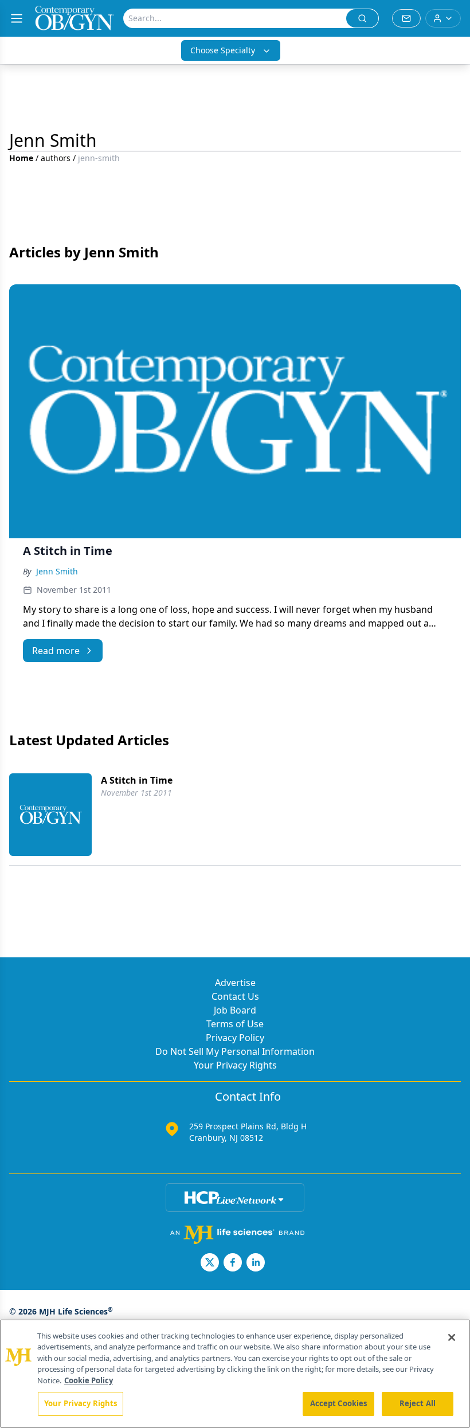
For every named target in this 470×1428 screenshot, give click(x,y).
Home (21, 157)
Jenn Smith (57, 571)
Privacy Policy (235, 1037)
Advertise (235, 982)
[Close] (451, 1337)
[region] (235, 1373)
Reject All (417, 1403)
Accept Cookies (338, 1403)
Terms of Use (235, 1024)
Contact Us (235, 996)
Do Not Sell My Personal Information (235, 1051)
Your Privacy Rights (235, 1065)
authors (55, 157)
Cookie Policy (88, 1380)
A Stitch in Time (137, 780)
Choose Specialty (222, 50)
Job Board (235, 1010)
